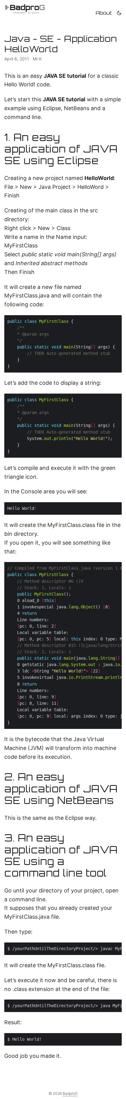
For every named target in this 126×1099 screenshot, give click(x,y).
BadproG (70, 1093)
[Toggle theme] (119, 13)
